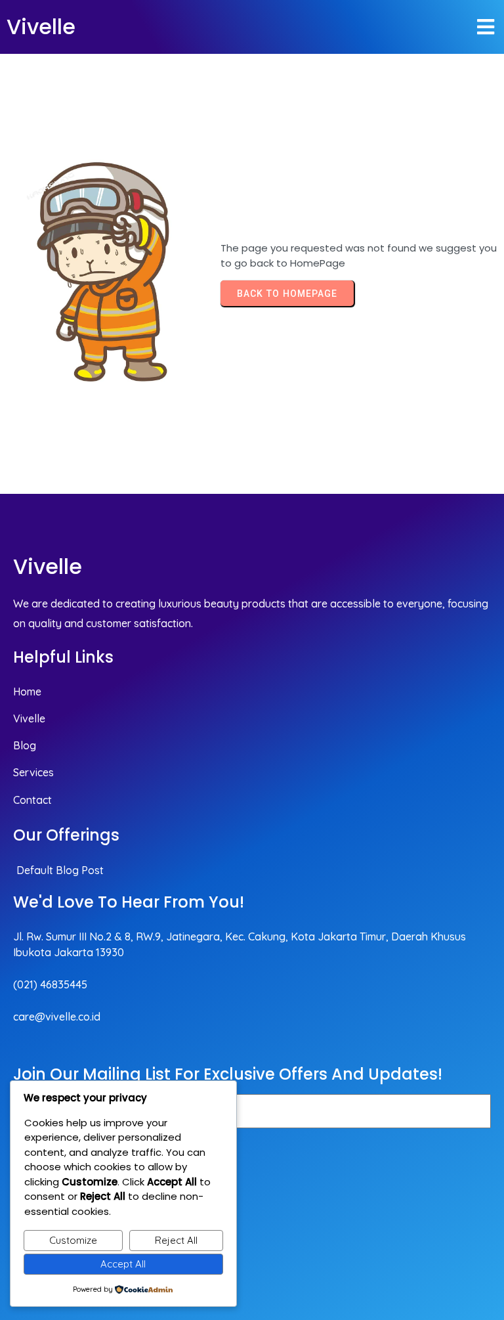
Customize (73, 1240)
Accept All (123, 1264)
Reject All (176, 1240)
